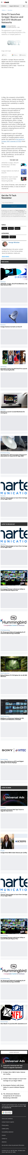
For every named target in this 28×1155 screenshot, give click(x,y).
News (3, 26)
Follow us (16, 55)
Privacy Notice (21, 212)
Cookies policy (5, 1128)
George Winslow (12, 26)
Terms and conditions (7, 1118)
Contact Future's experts (8, 1122)
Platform (4, 10)
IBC (24, 6)
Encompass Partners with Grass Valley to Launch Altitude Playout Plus (13, 1087)
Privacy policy (5, 1125)
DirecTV (11, 228)
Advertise (4, 1142)
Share (5, 55)
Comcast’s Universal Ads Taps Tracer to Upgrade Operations (13, 1066)
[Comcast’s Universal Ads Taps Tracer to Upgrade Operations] (14, 1062)
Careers (4, 1135)
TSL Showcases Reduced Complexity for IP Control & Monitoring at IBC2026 (12, 1096)
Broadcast (10, 10)
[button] (2, 2)
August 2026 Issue (14, 6)
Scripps (4, 228)
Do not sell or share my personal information (13, 1145)
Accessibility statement (7, 1132)
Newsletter (23, 55)
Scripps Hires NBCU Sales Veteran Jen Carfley (14, 1073)
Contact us (4, 1138)
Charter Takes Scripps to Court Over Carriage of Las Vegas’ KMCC (14, 1079)
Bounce (17, 228)
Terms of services (19, 210)
